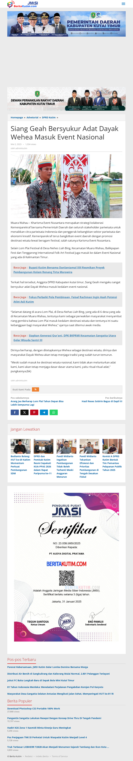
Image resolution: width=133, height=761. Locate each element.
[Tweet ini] (24, 412)
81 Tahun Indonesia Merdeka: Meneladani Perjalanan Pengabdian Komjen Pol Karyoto (55, 687)
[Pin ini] (34, 412)
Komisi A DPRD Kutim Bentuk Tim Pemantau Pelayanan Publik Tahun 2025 (112, 463)
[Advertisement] (66, 61)
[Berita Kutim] (22, 3)
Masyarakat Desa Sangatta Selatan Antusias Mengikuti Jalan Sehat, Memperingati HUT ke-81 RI (60, 693)
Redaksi (28, 756)
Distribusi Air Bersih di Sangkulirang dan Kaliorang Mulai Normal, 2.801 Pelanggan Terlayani (58, 673)
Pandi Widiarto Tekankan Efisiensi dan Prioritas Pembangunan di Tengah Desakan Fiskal (89, 466)
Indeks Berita (42, 756)
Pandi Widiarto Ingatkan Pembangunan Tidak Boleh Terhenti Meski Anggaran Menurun (65, 466)
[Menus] (123, 4)
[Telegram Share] (44, 412)
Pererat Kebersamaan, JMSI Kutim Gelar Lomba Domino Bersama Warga (47, 667)
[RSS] (35, 389)
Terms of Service (60, 756)
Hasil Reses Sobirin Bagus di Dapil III (102, 399)
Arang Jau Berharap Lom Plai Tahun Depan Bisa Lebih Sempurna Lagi (37, 401)
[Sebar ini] (15, 412)
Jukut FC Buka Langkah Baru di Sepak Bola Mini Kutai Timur (40, 680)
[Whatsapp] (54, 412)
